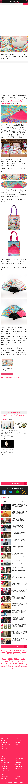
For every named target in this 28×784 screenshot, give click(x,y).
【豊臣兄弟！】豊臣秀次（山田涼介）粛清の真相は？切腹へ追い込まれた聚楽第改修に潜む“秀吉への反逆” (19, 590)
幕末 (14, 656)
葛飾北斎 (22, 415)
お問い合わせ (18, 762)
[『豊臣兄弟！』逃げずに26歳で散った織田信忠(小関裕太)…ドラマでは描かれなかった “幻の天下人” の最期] (6, 584)
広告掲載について (6, 762)
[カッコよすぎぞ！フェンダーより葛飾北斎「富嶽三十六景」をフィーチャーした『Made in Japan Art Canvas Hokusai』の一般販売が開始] (7, 425)
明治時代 (23, 658)
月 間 (23, 501)
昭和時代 (11, 666)
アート (3, 740)
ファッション (5, 742)
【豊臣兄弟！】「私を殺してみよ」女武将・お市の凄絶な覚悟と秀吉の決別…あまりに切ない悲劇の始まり (19, 597)
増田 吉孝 (21, 62)
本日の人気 (4, 768)
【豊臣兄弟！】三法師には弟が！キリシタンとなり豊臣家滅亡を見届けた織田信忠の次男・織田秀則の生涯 (18, 519)
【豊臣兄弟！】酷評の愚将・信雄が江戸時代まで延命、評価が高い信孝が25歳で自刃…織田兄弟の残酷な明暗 (18, 569)
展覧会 (25, 663)
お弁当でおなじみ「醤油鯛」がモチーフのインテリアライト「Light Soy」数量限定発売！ (7, 452)
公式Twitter (10, 492)
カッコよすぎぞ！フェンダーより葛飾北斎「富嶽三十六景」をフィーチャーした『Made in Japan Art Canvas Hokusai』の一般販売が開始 (7, 434)
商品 (15, 62)
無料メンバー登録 (19, 764)
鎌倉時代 (5, 666)
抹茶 (12, 661)
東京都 (3, 415)
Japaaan (14, 1)
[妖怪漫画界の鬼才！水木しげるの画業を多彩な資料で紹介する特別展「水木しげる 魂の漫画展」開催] (6, 577)
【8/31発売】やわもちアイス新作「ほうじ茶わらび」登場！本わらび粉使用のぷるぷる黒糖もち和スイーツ (19, 604)
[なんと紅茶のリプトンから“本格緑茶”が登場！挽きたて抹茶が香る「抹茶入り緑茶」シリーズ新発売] (6, 627)
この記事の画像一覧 (14, 412)
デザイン (17, 661)
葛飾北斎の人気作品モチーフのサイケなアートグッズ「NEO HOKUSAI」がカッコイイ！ (14, 56)
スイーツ (24, 653)
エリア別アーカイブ (6, 766)
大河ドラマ (17, 650)
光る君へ (18, 666)
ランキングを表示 (14, 646)
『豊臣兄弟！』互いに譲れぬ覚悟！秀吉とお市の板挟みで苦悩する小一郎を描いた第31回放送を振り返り (18, 618)
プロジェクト (11, 62)
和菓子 (16, 746)
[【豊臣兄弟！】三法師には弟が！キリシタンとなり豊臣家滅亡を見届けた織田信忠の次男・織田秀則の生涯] (6, 521)
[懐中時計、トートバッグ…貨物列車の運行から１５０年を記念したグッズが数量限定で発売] (20, 425)
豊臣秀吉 (12, 663)
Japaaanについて (19, 760)
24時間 (5, 501)
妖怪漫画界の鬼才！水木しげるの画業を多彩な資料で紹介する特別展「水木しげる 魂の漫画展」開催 (18, 576)
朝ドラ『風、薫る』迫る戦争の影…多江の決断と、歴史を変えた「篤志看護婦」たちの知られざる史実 (19, 555)
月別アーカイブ (18, 766)
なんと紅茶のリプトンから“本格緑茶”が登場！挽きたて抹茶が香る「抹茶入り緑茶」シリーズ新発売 (19, 625)
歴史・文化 (17, 751)
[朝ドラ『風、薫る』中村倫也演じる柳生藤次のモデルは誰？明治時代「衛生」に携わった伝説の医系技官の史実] (6, 535)
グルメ (3, 746)
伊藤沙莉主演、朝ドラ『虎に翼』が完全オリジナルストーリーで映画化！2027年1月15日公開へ (19, 541)
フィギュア (5, 663)
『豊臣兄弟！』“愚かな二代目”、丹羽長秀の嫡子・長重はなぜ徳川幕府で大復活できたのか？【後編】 (19, 512)
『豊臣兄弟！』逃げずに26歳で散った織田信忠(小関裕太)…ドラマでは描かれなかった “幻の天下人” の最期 (19, 583)
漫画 (19, 656)
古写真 (3, 753)
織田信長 (17, 658)
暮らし (3, 751)
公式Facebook (4, 492)
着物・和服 (17, 742)
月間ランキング (5, 771)
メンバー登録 (25, 3)
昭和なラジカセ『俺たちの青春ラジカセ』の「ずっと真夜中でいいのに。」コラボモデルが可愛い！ (18, 562)
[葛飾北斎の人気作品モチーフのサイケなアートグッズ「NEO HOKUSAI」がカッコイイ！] (14, 44)
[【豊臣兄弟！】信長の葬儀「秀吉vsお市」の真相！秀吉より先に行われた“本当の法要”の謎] (6, 549)
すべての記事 (5, 738)
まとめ (16, 738)
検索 (27, 1)
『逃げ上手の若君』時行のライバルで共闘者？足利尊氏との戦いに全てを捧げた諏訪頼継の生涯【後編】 (18, 611)
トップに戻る (24, 733)
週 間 (14, 501)
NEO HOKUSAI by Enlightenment (7, 369)
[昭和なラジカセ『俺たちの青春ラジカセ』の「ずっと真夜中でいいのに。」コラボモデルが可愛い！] (6, 563)
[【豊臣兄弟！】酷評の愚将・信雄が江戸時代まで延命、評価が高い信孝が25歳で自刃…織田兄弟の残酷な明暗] (6, 570)
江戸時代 (4, 650)
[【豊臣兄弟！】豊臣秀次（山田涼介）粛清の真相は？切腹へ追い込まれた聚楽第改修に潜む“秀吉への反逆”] (6, 591)
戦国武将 (10, 653)
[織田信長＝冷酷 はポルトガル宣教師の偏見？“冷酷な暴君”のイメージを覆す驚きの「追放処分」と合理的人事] (6, 634)
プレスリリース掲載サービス (13, 483)
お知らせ (4, 760)
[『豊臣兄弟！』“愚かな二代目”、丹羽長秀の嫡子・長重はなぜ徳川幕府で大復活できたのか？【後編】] (6, 514)
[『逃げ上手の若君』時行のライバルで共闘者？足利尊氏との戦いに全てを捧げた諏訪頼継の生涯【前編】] (6, 528)
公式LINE (17, 492)
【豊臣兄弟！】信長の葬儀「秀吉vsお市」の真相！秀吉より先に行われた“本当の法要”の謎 (19, 548)
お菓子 (9, 656)
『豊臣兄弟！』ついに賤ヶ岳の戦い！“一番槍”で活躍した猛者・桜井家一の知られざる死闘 (19, 639)
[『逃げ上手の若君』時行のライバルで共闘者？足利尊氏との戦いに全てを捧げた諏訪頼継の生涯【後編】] (6, 613)
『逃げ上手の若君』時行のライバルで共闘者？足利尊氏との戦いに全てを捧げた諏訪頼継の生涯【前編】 (18, 527)
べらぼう (11, 658)
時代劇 (24, 656)
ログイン (21, 3)
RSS (24, 492)
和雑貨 (16, 744)
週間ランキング (18, 768)
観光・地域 (4, 748)
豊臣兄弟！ (18, 663)
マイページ (4, 764)
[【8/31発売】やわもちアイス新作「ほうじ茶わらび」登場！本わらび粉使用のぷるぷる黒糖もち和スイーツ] (6, 606)
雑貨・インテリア (4, 62)
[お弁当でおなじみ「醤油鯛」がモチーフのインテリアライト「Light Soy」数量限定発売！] (7, 444)
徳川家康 (6, 661)
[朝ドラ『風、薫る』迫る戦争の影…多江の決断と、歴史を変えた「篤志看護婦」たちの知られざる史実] (6, 556)
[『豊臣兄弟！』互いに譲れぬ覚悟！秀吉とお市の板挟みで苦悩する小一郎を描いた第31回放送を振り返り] (6, 620)
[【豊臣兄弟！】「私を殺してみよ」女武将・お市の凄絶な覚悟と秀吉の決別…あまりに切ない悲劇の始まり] (6, 599)
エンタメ (17, 748)
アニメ (4, 653)
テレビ (5, 658)
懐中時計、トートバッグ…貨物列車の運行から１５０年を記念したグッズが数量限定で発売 (20, 433)
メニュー (1, 1)
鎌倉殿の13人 (14, 669)
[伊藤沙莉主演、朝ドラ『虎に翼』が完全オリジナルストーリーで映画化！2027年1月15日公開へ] (6, 542)
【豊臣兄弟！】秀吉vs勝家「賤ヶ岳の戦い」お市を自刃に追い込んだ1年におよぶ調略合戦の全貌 (19, 505)
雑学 (4, 656)
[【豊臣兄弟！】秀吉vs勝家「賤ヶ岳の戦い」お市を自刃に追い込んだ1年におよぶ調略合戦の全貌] (6, 507)
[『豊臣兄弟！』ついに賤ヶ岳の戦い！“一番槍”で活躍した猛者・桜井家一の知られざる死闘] (6, 641)
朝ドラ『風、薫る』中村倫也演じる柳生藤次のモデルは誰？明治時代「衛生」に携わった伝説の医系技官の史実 (18, 534)
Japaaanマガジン (19, 758)
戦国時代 (11, 650)
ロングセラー (17, 653)
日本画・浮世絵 (18, 740)
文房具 (23, 661)
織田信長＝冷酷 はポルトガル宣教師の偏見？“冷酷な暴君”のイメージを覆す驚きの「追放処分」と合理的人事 (19, 632)
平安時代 (24, 650)
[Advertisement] (14, 20)
